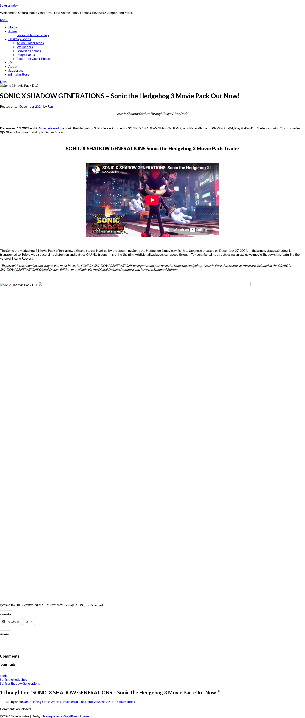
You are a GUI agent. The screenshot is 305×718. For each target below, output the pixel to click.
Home (12, 27)
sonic (3, 675)
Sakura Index (9, 5)
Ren (50, 106)
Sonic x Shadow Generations (20, 683)
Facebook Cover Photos (34, 58)
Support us (15, 70)
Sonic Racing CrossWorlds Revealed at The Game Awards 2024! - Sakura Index (79, 702)
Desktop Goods (19, 39)
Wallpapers (25, 47)
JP (10, 62)
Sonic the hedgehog (14, 679)
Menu (4, 20)
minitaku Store (18, 74)
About (12, 66)
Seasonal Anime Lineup (33, 35)
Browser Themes (29, 51)
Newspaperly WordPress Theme (66, 716)
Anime (12, 31)
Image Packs (26, 55)
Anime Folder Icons (30, 43)
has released (50, 128)
